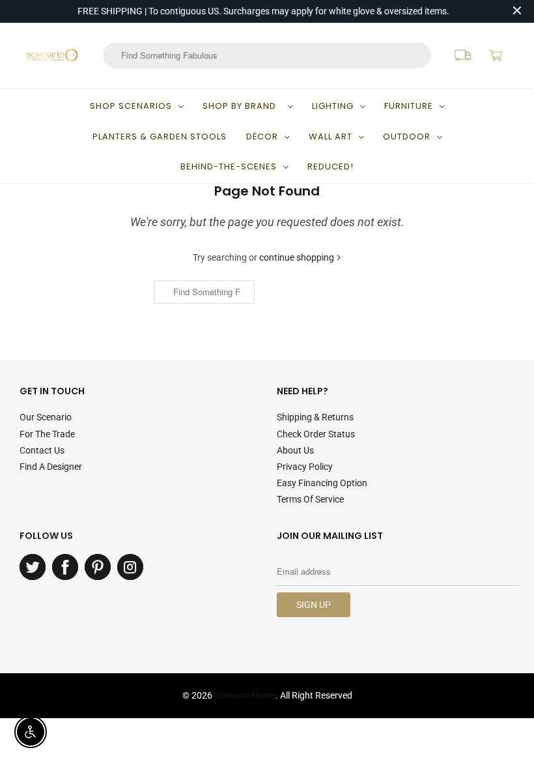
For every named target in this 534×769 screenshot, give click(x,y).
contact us (42, 450)
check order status (316, 434)
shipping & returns (315, 417)
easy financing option (322, 483)
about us (295, 450)
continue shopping (297, 257)
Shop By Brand (242, 106)
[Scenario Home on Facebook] (65, 567)
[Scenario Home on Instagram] (130, 567)
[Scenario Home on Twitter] (33, 567)
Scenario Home (244, 695)
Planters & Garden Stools (159, 136)
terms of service (310, 499)
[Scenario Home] (52, 55)
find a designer (51, 466)
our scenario (46, 417)
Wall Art (330, 136)
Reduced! (330, 166)
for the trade (47, 434)
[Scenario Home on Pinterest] (98, 567)
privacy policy (305, 466)
